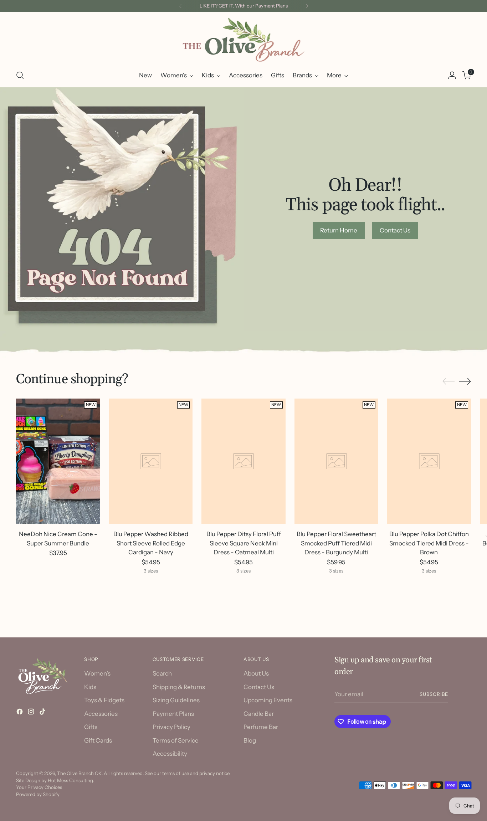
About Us (256, 673)
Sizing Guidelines (176, 700)
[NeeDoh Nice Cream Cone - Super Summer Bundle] (58, 461)
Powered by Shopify (38, 794)
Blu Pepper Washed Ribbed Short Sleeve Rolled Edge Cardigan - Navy (150, 543)
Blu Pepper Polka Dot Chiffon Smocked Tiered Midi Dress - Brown (429, 543)
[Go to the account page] (452, 75)
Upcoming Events (268, 700)
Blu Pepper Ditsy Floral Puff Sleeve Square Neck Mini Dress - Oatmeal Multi (243, 543)
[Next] (307, 6)
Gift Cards (98, 740)
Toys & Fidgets (104, 700)
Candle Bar (259, 713)
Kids (90, 687)
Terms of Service (176, 740)
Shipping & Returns (179, 687)
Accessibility (170, 753)
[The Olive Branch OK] (243, 39)
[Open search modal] (20, 75)
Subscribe (434, 694)
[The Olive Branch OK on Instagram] (31, 713)
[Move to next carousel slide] (465, 381)
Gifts (90, 726)
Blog (250, 740)
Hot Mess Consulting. (71, 780)
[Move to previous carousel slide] (448, 381)
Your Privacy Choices (39, 787)
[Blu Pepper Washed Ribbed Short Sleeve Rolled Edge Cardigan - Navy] (151, 461)
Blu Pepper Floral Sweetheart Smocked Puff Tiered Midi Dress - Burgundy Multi (336, 543)
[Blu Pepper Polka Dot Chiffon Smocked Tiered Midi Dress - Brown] (429, 461)
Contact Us (259, 687)
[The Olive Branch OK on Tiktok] (43, 713)
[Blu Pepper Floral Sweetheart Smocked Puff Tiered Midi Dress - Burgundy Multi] (336, 461)
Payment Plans (173, 713)
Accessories (101, 713)
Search (162, 673)
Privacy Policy (171, 726)
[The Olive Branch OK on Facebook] (20, 713)
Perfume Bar (261, 726)
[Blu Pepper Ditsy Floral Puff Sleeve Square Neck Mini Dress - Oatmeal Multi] (243, 461)
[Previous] (180, 6)
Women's (97, 673)
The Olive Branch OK (79, 773)
